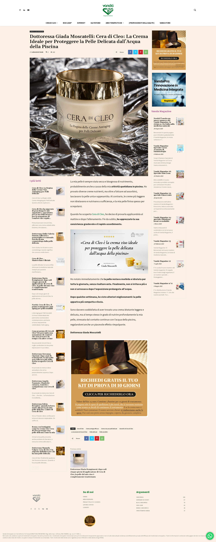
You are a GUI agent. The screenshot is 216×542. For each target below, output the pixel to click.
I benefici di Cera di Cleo (126, 428)
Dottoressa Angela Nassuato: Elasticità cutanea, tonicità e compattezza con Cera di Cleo (43, 385)
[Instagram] (35, 509)
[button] (195, 10)
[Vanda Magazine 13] (180, 244)
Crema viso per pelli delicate (109, 428)
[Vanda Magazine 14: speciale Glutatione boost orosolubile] (180, 220)
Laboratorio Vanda (37, 52)
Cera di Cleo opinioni (36, 31)
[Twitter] (135, 52)
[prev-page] (33, 467)
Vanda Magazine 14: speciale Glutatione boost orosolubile (162, 219)
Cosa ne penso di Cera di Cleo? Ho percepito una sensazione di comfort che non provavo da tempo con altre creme (43, 335)
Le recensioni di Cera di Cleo (79, 432)
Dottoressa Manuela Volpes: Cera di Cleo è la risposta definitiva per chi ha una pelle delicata (43, 451)
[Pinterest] (140, 52)
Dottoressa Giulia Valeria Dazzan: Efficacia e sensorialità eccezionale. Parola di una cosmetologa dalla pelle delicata (43, 238)
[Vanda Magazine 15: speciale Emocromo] (180, 196)
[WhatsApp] (146, 52)
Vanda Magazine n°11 (163, 283)
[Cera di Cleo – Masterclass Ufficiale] (60, 261)
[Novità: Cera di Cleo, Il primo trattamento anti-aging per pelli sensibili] (60, 308)
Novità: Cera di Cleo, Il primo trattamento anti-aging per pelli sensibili (43, 307)
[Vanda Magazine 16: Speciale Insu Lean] (180, 174)
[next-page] (37, 467)
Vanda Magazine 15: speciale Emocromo (163, 194)
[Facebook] (19, 10)
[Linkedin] (24, 10)
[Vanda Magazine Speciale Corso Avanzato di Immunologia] (180, 149)
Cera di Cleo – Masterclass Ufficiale (41, 260)
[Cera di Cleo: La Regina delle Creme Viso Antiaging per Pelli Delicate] (60, 191)
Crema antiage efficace (92, 428)
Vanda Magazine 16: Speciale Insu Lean (162, 172)
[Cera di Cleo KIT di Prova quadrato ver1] (109, 418)
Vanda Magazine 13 (162, 241)
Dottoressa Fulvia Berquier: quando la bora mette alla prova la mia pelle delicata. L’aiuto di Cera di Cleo (43, 408)
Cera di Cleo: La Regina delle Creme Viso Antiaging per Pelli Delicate (42, 191)
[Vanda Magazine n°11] (180, 286)
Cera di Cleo (98, 214)
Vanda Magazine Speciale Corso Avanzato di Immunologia (161, 149)
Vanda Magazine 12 (162, 261)
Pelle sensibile (103, 432)
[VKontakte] (43, 509)
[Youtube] (28, 10)
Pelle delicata (93, 432)
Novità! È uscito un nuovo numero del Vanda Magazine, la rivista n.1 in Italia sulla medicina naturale (164, 122)
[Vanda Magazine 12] (180, 264)
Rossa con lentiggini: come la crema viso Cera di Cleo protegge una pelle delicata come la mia (43, 430)
